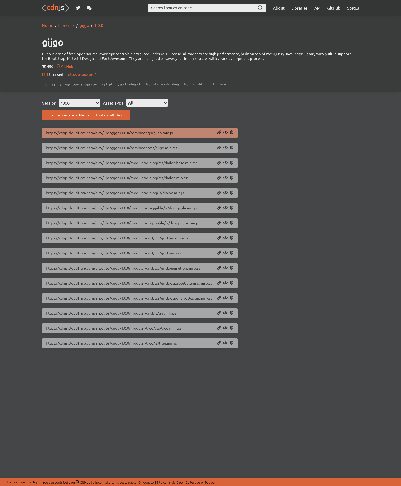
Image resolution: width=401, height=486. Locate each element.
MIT (45, 74)
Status (353, 7)
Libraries (299, 7)
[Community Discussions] (89, 8)
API (317, 7)
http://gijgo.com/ (81, 74)
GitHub (333, 7)
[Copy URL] (219, 132)
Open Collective (188, 482)
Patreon (211, 482)
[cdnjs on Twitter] (78, 8)
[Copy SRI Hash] (231, 132)
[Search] (260, 7)
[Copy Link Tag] (225, 148)
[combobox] (79, 103)
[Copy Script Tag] (225, 132)
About (279, 7)
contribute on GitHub (72, 482)
